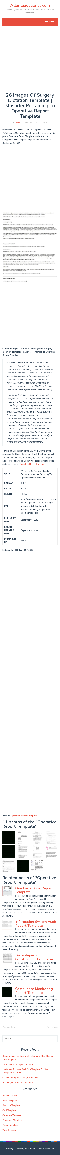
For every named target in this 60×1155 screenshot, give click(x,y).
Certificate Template (11, 1115)
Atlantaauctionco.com (30, 5)
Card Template (9, 1110)
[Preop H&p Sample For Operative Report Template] (23, 851)
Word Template (9, 1129)
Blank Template (9, 1100)
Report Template (10, 1124)
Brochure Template (11, 1105)
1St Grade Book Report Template (17, 1064)
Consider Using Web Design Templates (20, 1077)
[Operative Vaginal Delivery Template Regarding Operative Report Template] (23, 837)
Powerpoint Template (12, 1120)
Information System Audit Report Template (35, 923)
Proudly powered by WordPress (20, 1148)
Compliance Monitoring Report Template (34, 990)
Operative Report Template (32, 464)
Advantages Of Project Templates (18, 1082)
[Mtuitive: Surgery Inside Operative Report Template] (37, 866)
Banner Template (10, 1095)
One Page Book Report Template (34, 890)
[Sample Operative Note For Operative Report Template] (37, 851)
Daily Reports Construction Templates (34, 957)
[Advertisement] (30, 59)
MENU (52, 21)
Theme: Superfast (45, 1148)
